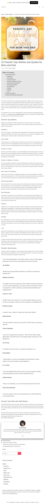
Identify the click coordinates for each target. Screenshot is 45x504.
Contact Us (18, 502)
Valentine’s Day (7, 468)
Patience (9, 88)
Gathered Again (12, 502)
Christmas (5, 483)
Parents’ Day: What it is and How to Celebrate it (14, 444)
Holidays (4, 463)
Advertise (32, 502)
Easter (4, 470)
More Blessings (10, 86)
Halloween (5, 479)
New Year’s (6, 466)
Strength (9, 89)
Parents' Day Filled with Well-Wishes (14, 94)
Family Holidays (9, 14)
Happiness (9, 76)
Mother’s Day (6, 472)
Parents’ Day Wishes (10, 74)
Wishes (15, 442)
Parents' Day (6, 442)
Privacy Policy (27, 502)
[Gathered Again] (3, 7)
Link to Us (37, 502)
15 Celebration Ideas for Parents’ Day (11, 446)
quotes (11, 442)
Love (8, 91)
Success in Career (11, 79)
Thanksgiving (6, 481)
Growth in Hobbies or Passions (14, 81)
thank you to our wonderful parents (16, 114)
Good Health (10, 78)
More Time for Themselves (13, 83)
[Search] (19, 453)
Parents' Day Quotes (10, 93)
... (22, 435)
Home (2, 14)
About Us (22, 502)
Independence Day (7, 477)
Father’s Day (6, 475)
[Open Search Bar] (39, 7)
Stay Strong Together (12, 84)
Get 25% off (34, 2)
